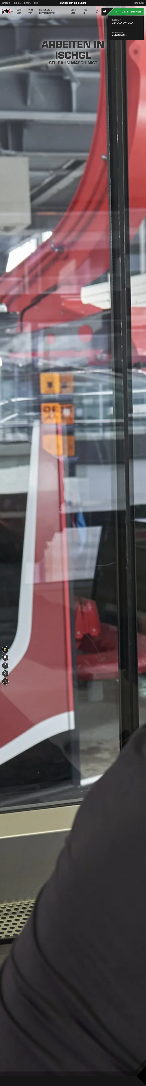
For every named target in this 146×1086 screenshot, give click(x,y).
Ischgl (17, 3)
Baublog (139, 3)
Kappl (27, 3)
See (36, 3)
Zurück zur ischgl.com (73, 3)
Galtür (6, 3)
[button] (97, 11)
